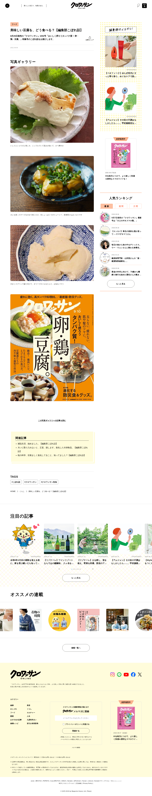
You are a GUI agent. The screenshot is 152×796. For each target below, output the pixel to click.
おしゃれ (13, 709)
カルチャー (31, 712)
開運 (12, 716)
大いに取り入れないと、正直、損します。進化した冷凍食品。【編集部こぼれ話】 (53, 449)
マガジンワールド (69, 783)
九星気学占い (32, 720)
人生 (28, 716)
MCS (60, 783)
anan (32, 781)
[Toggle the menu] (7, 6)
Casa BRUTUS (55, 781)
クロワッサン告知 (49, 482)
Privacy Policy (87, 783)
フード (14, 24)
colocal (90, 781)
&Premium (77, 781)
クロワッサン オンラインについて (21, 757)
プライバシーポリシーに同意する (77, 724)
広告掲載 (78, 783)
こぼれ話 (16, 482)
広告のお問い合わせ (48, 757)
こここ (118, 781)
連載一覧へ (76, 648)
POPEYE (46, 781)
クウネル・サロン (109, 781)
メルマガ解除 (76, 747)
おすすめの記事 (16, 720)
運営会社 (37, 757)
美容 (28, 705)
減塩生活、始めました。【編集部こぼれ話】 (38, 444)
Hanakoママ (98, 781)
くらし (29, 709)
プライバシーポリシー (84, 737)
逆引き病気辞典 (32, 723)
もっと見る (120, 284)
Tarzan (84, 781)
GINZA (64, 781)
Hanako (70, 781)
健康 (12, 705)
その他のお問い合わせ (63, 757)
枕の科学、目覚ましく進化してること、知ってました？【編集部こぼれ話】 (52, 455)
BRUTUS (39, 781)
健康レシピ (14, 723)
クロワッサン (30, 482)
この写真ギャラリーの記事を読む (52, 420)
